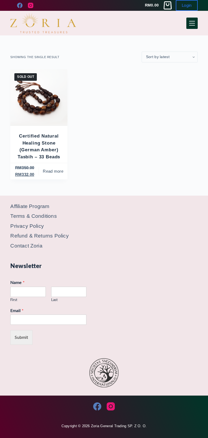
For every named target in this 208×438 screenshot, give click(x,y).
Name (17, 282)
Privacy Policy (27, 226)
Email (17, 311)
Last (54, 300)
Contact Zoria (26, 245)
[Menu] (192, 23)
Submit (21, 337)
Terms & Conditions (33, 216)
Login (187, 5)
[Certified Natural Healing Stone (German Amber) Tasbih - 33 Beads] (38, 97)
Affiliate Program (29, 206)
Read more (53, 171)
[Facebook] (19, 5)
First (13, 300)
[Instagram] (30, 5)
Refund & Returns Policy (39, 235)
